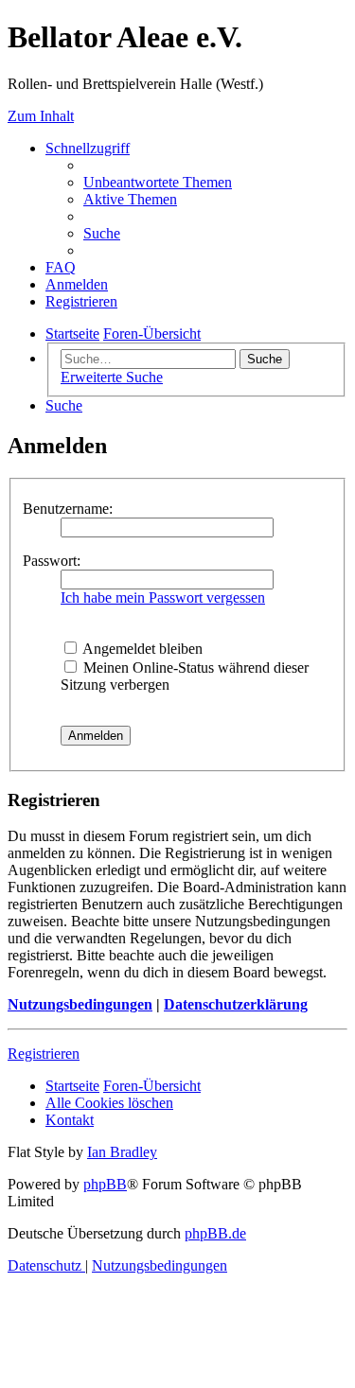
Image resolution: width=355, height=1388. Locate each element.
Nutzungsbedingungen (80, 1004)
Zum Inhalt (41, 116)
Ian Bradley (122, 1152)
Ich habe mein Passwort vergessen (163, 597)
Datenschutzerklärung (236, 1004)
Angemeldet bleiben (141, 649)
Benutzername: (68, 509)
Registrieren (44, 1053)
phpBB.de (215, 1233)
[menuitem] (157, 182)
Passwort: (51, 561)
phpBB (105, 1184)
